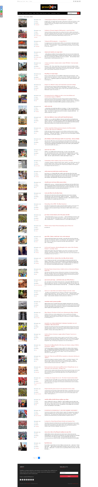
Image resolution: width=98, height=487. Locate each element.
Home (20, 13)
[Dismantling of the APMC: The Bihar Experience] (22, 207)
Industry (39, 165)
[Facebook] (1, 7)
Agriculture (36, 35)
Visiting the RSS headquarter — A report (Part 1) (55, 41)
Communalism (53, 13)
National (36, 241)
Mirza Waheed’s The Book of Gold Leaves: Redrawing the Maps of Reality (61, 312)
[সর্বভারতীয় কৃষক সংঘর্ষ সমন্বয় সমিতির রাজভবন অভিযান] (22, 185)
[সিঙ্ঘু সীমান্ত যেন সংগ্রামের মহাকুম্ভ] (22, 77)
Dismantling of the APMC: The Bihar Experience (56, 204)
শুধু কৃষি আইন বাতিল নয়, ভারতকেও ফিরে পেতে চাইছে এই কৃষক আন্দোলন (59, 258)
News (36, 68)
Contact (30, 1)
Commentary (37, 111)
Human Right (37, 372)
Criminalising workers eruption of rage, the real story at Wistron (59, 160)
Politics (37, 13)
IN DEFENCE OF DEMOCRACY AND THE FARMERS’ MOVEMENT (61, 410)
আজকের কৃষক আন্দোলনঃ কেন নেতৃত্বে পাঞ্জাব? (54, 52)
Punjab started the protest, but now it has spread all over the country (60, 388)
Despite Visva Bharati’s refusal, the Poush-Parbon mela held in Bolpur (60, 84)
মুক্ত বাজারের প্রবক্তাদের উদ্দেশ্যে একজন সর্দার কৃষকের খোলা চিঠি (57, 214)
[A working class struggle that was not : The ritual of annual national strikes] (22, 381)
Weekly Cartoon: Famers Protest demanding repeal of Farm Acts (59, 225)
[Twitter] (1, 9)
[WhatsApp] (1, 11)
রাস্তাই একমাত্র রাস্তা (48, 106)
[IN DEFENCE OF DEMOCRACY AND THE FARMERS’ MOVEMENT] (22, 413)
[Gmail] (1, 14)
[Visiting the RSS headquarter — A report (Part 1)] (22, 44)
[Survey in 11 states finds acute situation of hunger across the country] (22, 294)
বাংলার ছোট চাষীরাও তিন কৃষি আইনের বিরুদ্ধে (53, 193)
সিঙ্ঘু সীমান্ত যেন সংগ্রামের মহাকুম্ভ (51, 73)
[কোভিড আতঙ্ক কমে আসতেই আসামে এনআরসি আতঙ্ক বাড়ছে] (22, 174)
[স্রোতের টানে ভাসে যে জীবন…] (22, 153)
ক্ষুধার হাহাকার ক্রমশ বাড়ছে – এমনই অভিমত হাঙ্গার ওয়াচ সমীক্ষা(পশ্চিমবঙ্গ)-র (59, 280)
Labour (36, 165)
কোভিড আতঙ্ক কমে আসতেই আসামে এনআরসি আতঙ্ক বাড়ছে (56, 171)
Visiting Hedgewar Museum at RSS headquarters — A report (58, 19)
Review (36, 317)
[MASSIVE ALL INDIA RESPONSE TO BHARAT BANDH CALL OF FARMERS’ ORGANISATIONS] (22, 326)
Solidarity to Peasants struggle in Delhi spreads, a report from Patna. (60, 30)
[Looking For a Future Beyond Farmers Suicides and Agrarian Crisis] (22, 424)
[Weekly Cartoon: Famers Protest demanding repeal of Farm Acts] (22, 229)
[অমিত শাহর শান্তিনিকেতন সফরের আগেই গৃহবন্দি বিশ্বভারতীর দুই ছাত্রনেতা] (22, 120)
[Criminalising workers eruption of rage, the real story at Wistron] (22, 163)
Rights (36, 100)
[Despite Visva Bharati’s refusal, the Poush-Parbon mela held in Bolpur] (22, 87)
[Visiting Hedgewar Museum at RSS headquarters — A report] (22, 22)
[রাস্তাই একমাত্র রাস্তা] (22, 109)
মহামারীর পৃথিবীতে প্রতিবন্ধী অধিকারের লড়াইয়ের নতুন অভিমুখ (56, 399)
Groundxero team (75, 483)
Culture (34, 13)
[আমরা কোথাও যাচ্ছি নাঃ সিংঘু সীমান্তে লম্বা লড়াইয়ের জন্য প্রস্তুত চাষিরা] (22, 435)
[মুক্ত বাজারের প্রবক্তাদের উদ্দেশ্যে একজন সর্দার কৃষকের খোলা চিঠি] (22, 218)
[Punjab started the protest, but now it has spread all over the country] (22, 392)
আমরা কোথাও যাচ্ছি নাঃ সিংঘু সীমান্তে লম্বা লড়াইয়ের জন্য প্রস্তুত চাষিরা (58, 432)
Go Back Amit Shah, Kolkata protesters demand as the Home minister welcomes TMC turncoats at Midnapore (60, 128)
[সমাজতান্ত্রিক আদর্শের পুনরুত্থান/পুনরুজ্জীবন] (22, 304)
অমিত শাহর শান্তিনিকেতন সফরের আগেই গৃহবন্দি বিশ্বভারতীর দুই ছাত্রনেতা (59, 117)
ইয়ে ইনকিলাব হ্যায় (48, 443)
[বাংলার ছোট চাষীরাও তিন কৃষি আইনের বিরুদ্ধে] (22, 196)
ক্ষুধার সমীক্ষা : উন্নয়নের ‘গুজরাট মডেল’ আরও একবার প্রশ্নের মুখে (57, 236)
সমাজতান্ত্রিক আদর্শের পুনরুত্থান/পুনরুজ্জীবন (53, 301)
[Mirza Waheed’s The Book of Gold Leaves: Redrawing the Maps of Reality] (22, 315)
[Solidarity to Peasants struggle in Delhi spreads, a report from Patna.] (22, 33)
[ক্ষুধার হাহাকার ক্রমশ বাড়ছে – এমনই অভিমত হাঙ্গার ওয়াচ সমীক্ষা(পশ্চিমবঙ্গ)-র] (22, 283)
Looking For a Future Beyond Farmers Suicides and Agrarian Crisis (60, 421)
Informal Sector (40, 285)
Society (49, 13)
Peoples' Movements (38, 78)
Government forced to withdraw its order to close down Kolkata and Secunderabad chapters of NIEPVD (60, 96)
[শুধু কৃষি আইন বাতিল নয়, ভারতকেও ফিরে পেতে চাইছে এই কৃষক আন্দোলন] (22, 261)
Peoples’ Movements (43, 13)
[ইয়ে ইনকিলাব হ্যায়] (22, 446)
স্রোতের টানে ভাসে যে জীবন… (50, 149)
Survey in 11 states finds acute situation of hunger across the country (60, 290)
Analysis (35, 384)
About (27, 1)
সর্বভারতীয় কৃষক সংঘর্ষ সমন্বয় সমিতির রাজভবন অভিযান (55, 182)
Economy (30, 13)
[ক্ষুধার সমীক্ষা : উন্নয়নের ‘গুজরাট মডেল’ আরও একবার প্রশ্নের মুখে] (22, 239)
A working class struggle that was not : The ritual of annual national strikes (61, 377)
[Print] (1, 16)
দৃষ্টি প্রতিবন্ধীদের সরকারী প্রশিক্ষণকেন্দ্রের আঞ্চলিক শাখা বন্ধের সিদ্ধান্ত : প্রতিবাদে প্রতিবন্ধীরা (62, 139)
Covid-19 (26, 13)
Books (39, 317)
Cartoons (58, 13)
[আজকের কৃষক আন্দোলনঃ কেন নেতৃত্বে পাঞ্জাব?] (22, 55)
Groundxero (28, 483)
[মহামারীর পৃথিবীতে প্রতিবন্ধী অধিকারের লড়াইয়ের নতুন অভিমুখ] (22, 402)
